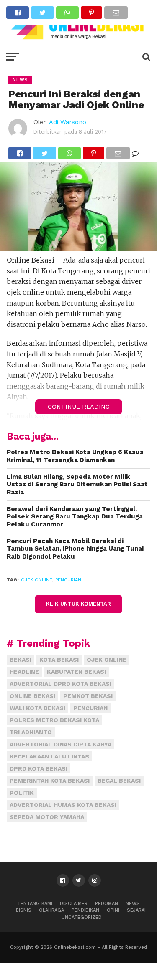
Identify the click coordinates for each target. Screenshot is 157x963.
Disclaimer (74, 903)
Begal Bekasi (119, 780)
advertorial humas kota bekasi (63, 804)
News (133, 903)
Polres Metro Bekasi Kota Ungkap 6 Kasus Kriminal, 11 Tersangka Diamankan (75, 456)
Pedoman (106, 903)
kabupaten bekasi (76, 671)
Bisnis (23, 910)
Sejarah (137, 910)
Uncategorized (82, 917)
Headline (24, 671)
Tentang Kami (34, 903)
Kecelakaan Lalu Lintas (49, 756)
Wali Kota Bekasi (37, 708)
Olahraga (51, 910)
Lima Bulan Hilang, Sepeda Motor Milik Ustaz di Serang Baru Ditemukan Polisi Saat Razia (77, 484)
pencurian (68, 580)
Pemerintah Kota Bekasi (50, 780)
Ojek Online (36, 580)
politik (22, 792)
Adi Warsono (67, 122)
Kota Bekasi (59, 659)
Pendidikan (85, 910)
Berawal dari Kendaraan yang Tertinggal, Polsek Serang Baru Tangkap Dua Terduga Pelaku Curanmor (75, 516)
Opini (113, 910)
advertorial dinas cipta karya (60, 744)
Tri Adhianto (31, 732)
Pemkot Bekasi (88, 696)
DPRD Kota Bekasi (38, 768)
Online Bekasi (32, 696)
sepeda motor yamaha (47, 817)
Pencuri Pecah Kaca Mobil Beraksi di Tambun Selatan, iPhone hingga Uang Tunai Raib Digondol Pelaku (75, 548)
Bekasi (20, 659)
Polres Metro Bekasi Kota (54, 720)
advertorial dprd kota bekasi (60, 683)
